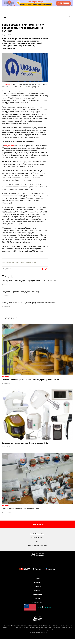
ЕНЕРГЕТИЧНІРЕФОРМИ (37, 534)
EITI (37, 541)
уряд (35, 262)
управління (10, 262)
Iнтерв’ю (37, 590)
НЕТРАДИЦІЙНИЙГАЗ (37, 538)
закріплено (8, 84)
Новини (37, 579)
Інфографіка (37, 594)
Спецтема (37, 586)
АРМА (17, 262)
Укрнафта (29, 262)
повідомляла (9, 146)
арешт (23, 262)
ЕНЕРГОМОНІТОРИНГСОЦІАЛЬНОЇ (37, 545)
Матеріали (37, 583)
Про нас (37, 598)
